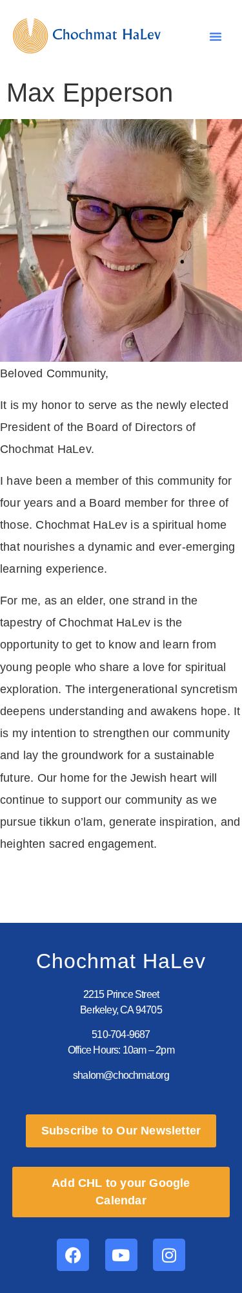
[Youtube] (121, 1255)
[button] (215, 36)
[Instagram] (169, 1255)
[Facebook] (73, 1255)
